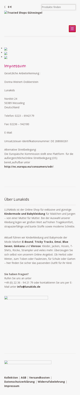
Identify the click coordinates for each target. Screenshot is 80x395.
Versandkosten (39, 377)
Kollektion (11, 377)
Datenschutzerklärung (19, 381)
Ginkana (19, 246)
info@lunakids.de (28, 286)
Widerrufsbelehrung (51, 381)
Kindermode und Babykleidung (24, 213)
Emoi (58, 242)
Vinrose (36, 246)
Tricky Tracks (44, 242)
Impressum (11, 386)
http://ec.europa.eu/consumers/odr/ (28, 166)
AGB (23, 377)
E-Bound (27, 242)
